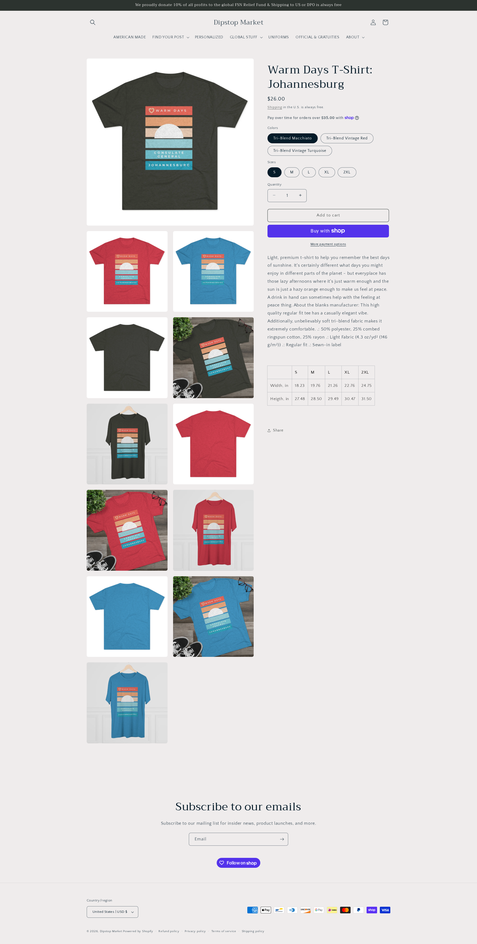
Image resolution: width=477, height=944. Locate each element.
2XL (347, 172)
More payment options (328, 244)
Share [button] (278, 430)
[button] (93, 22)
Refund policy (168, 931)
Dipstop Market (111, 931)
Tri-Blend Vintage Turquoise (299, 150)
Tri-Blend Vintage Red (347, 138)
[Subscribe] (282, 839)
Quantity (274, 184)
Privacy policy (195, 931)
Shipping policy (253, 931)
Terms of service (223, 931)
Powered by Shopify (138, 931)
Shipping (274, 107)
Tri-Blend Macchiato (292, 138)
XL (326, 172)
